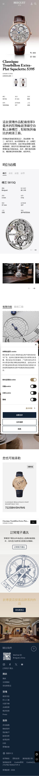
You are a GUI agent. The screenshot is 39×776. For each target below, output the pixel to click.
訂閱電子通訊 (19, 547)
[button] (37, 754)
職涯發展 (6, 711)
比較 (4, 743)
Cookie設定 (31, 762)
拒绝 (19, 429)
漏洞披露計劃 (28, 758)
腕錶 (4, 678)
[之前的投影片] (31, 250)
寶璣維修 (6, 747)
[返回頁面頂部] (33, 648)
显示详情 (29, 408)
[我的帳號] (31, 3)
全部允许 (19, 415)
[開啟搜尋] (35, 3)
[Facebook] (10, 664)
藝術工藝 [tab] (18, 306)
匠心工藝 (6, 700)
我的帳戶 (6, 732)
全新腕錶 (6, 682)
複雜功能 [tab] (7, 306)
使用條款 (6, 758)
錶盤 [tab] (17, 173)
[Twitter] (16, 664)
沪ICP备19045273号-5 (11, 765)
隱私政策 (16, 758)
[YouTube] (22, 664)
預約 (33, 522)
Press (5, 714)
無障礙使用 (7, 762)
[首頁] (19, 3)
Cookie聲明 (18, 762)
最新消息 (6, 696)
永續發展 (6, 707)
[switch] (33, 386)
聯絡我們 (6, 728)
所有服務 (6, 725)
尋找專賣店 (19, 610)
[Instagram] (4, 664)
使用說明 (6, 739)
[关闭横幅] (36, 344)
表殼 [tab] (11, 173)
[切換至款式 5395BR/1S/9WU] (23, 82)
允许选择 (19, 422)
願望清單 (6, 736)
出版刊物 (6, 703)
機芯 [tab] (4, 173)
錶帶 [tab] (23, 173)
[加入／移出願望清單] (37, 759)
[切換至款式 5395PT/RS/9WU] (16, 82)
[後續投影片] (35, 250)
